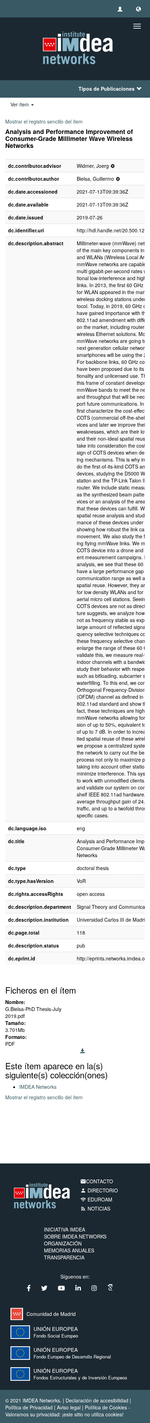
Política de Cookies (106, 1407)
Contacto (96, 1181)
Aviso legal (69, 1407)
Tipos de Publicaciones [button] (106, 88)
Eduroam (96, 1199)
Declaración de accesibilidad (97, 1400)
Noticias (95, 1208)
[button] (138, 9)
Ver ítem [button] (20, 104)
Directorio (99, 1190)
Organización (63, 1243)
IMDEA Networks (38, 1086)
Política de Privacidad (29, 1407)
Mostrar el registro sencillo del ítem (44, 121)
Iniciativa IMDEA (64, 1229)
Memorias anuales (69, 1250)
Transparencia (64, 1257)
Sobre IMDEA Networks (75, 1236)
